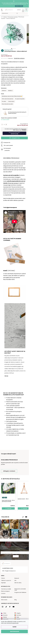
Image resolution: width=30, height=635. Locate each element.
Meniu (2, 10)
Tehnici (3, 578)
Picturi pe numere (13, 183)
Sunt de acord (14, 631)
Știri (15, 580)
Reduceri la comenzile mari (20, 589)
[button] (11, 48)
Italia (18, 617)
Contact (3, 593)
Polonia (5, 617)
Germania (5, 619)
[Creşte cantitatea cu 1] (6, 124)
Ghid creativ (4, 599)
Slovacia (5, 615)
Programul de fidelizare (20, 592)
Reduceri (16, 578)
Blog (15, 599)
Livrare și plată (6, 119)
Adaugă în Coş (16, 138)
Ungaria (18, 613)
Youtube (26, 517)
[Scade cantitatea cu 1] (2, 124)
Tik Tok (23, 517)
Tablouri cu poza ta (6, 580)
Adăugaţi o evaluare (9, 471)
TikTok (6, 376)
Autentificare (19, 9)
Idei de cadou (17, 582)
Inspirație (3, 582)
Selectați (9, 508)
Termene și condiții (6, 589)
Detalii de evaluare (19, 58)
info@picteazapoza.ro (10, 571)
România (19, 615)
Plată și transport (5, 591)
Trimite (15, 556)
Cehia (4, 613)
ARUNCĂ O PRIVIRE (19, 6)
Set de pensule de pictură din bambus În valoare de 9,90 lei (17, 112)
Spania (18, 619)
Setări (14, 627)
